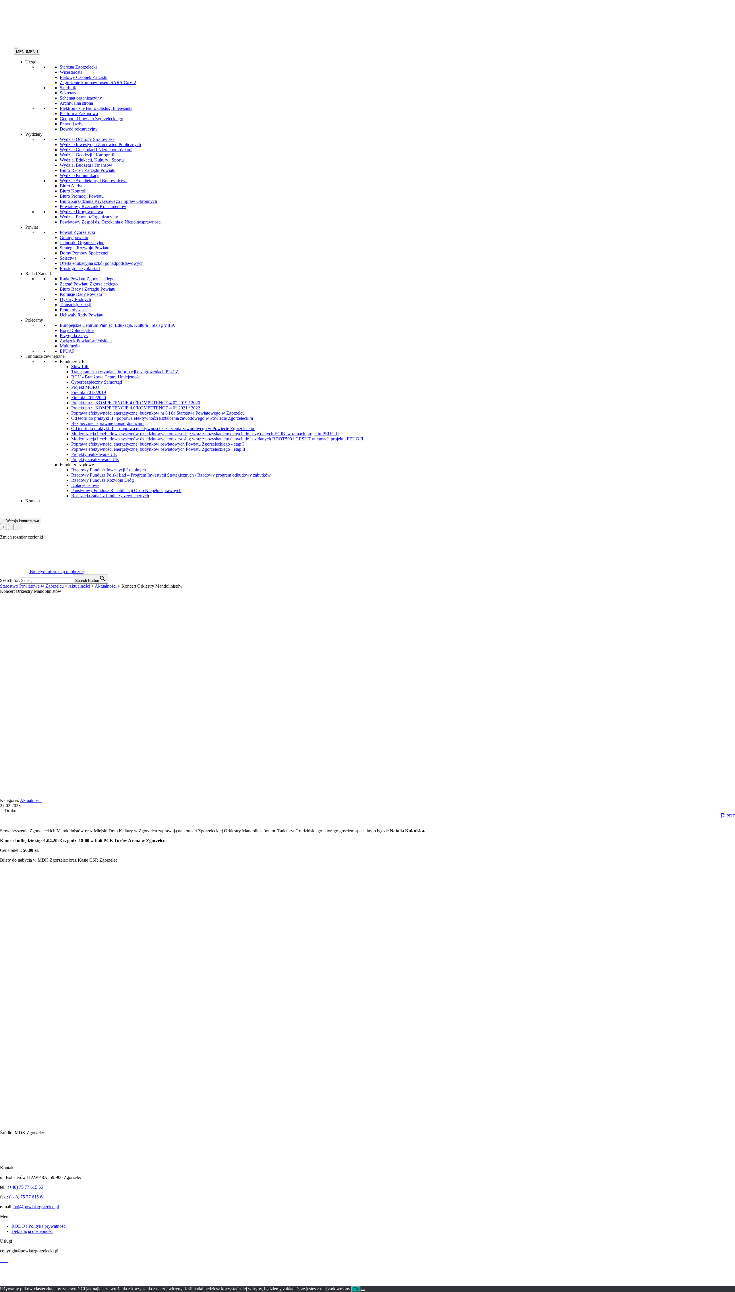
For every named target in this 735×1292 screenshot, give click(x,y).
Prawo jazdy (71, 123)
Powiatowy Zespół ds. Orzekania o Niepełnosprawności (111, 221)
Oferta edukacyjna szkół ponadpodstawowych (102, 263)
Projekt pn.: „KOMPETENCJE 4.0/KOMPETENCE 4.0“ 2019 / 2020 (135, 402)
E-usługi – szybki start (80, 268)
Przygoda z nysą (75, 335)
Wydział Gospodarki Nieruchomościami (96, 149)
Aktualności (31, 800)
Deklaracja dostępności (32, 1231)
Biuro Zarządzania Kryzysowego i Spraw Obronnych (108, 201)
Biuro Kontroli (73, 191)
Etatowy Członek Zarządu (83, 77)
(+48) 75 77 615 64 (27, 1196)
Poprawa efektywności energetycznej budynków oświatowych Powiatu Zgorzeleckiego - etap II (158, 449)
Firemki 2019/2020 (88, 397)
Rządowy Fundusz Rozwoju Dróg (102, 480)
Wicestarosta (71, 72)
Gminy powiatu (74, 237)
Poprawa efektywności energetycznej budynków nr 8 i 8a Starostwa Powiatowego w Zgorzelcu (158, 413)
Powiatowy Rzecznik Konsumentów (93, 206)
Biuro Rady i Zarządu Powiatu (87, 170)
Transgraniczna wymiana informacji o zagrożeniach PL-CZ (125, 371)
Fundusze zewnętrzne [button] (45, 356)
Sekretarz (68, 92)
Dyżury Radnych (75, 299)
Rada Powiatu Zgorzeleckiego (87, 278)
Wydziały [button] (33, 134)
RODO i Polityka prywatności (39, 1226)
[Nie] (363, 1290)
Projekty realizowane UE (94, 454)
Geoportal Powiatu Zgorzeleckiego (91, 118)
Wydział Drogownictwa (81, 211)
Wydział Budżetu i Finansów (86, 165)
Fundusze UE (72, 361)
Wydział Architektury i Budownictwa (93, 180)
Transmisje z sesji (75, 304)
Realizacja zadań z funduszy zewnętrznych (110, 495)
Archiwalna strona (76, 103)
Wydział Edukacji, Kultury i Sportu (92, 160)
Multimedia (70, 345)
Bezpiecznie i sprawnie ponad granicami (107, 423)
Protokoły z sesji (75, 309)
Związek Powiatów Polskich (86, 340)
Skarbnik (68, 87)
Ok (355, 1289)
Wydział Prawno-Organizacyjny (89, 216)
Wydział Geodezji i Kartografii (87, 154)
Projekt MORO (85, 387)
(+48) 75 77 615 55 (25, 1187)
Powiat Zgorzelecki (77, 232)
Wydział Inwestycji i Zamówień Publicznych (100, 144)
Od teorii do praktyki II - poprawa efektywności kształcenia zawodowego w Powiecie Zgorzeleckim (162, 418)
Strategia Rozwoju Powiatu (84, 247)
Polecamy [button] (34, 320)
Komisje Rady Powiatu (81, 294)
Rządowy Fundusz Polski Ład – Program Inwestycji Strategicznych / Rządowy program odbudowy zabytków (171, 475)
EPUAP (67, 351)
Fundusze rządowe (77, 464)
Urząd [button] (30, 61)
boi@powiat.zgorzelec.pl (36, 1206)
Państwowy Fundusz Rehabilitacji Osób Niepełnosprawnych (126, 490)
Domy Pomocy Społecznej (84, 252)
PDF (730, 815)
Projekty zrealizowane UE (95, 459)
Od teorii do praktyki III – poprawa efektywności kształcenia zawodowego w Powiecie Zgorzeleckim (163, 428)
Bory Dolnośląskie (77, 330)
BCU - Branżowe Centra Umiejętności (106, 376)
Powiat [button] (31, 227)
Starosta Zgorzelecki (78, 67)
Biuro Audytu (72, 185)
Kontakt (32, 500)
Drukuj (10, 810)
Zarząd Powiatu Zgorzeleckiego (89, 283)
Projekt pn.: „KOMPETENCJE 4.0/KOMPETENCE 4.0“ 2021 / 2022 (135, 407)
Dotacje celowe (85, 485)
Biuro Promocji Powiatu (82, 196)
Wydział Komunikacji (79, 175)
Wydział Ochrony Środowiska (87, 139)
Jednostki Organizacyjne (82, 242)
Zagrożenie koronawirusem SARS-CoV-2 (98, 82)
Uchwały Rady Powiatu (81, 314)
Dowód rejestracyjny (79, 129)
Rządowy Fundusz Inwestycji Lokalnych (108, 469)
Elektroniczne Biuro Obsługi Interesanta (96, 108)
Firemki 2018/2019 (88, 392)
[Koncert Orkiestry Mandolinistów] (2, 821)
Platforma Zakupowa (79, 113)
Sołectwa (68, 258)
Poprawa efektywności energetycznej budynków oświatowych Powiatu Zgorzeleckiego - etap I (157, 444)
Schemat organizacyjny (81, 98)
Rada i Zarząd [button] (38, 273)
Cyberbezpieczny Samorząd (96, 382)
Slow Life (80, 366)
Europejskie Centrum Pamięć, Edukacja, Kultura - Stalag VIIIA (117, 325)
